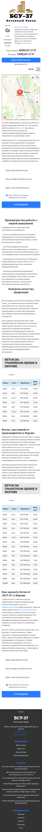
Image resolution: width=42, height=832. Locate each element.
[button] (9, 382)
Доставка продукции (21, 755)
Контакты (21, 818)
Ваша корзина (21, 745)
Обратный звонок (21, 60)
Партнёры (21, 824)
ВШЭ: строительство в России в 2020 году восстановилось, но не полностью (21, 773)
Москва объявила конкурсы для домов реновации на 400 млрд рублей (21, 802)
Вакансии (21, 814)
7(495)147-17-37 (25, 54)
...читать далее (26, 43)
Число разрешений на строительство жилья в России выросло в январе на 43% (21, 779)
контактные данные (26, 609)
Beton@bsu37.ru (21, 64)
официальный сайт (10, 607)
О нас (21, 828)
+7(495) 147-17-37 (21, 732)
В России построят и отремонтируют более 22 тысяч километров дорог (21, 768)
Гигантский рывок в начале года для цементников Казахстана (21, 796)
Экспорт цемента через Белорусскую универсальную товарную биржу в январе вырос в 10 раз (21, 790)
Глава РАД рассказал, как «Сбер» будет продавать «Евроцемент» (21, 785)
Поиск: (11, 374)
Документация (21, 752)
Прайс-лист (21, 749)
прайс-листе (19, 128)
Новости (21, 821)
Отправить (21, 204)
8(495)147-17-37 (27, 50)
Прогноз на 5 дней (21, 27)
